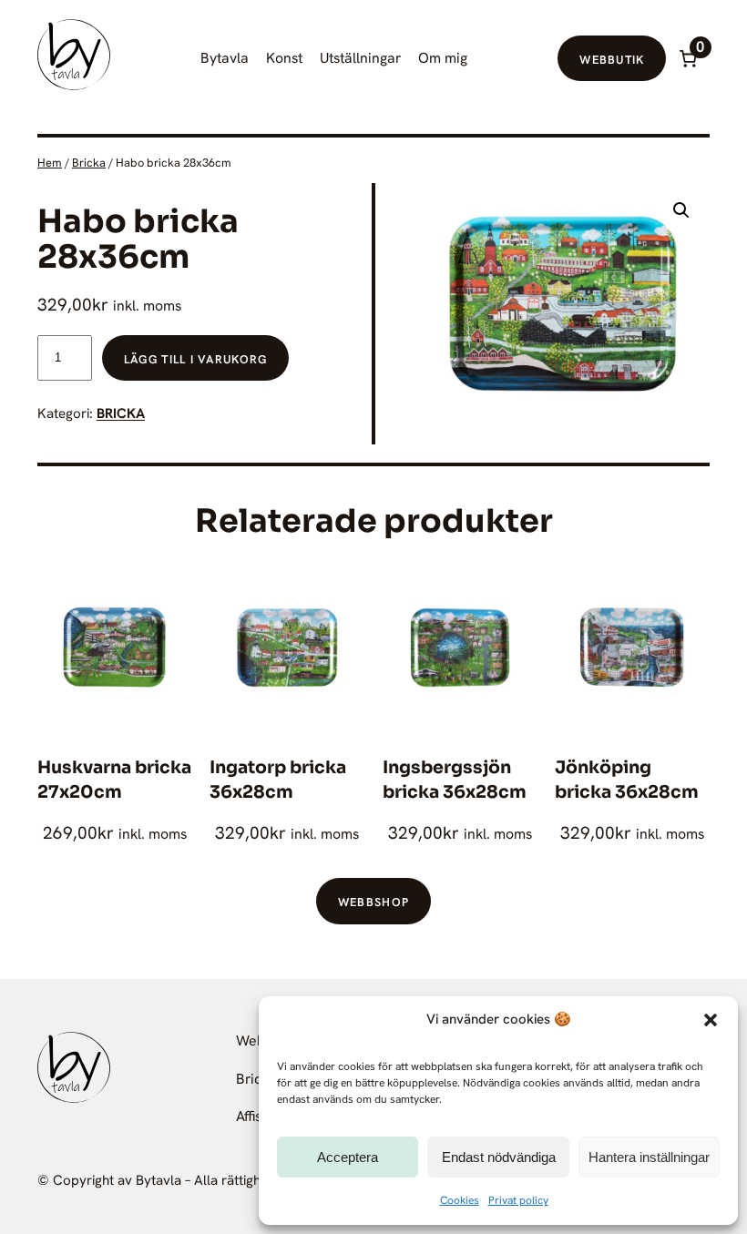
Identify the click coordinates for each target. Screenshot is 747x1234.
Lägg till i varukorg (196, 359)
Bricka (89, 162)
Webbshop (373, 902)
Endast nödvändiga (499, 1157)
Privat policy (518, 1200)
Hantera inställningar (649, 1157)
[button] (710, 1020)
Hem (49, 162)
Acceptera (347, 1157)
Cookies (459, 1200)
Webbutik (611, 59)
